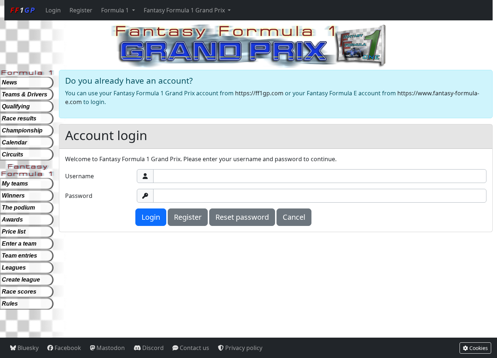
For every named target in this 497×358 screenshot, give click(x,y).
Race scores (19, 292)
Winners (13, 195)
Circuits (12, 154)
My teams (15, 183)
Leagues (14, 267)
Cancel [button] (294, 217)
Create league (21, 280)
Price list (13, 231)
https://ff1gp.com (259, 93)
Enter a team (19, 243)
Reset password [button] (242, 217)
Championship (22, 130)
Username (79, 176)
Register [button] (188, 217)
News (9, 82)
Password (78, 196)
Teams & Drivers (24, 94)
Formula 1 (115, 10)
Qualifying (16, 106)
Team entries (19, 255)
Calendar (14, 142)
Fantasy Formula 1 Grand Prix (185, 10)
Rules (10, 304)
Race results (19, 118)
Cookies (478, 348)
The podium (18, 207)
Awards (12, 219)
